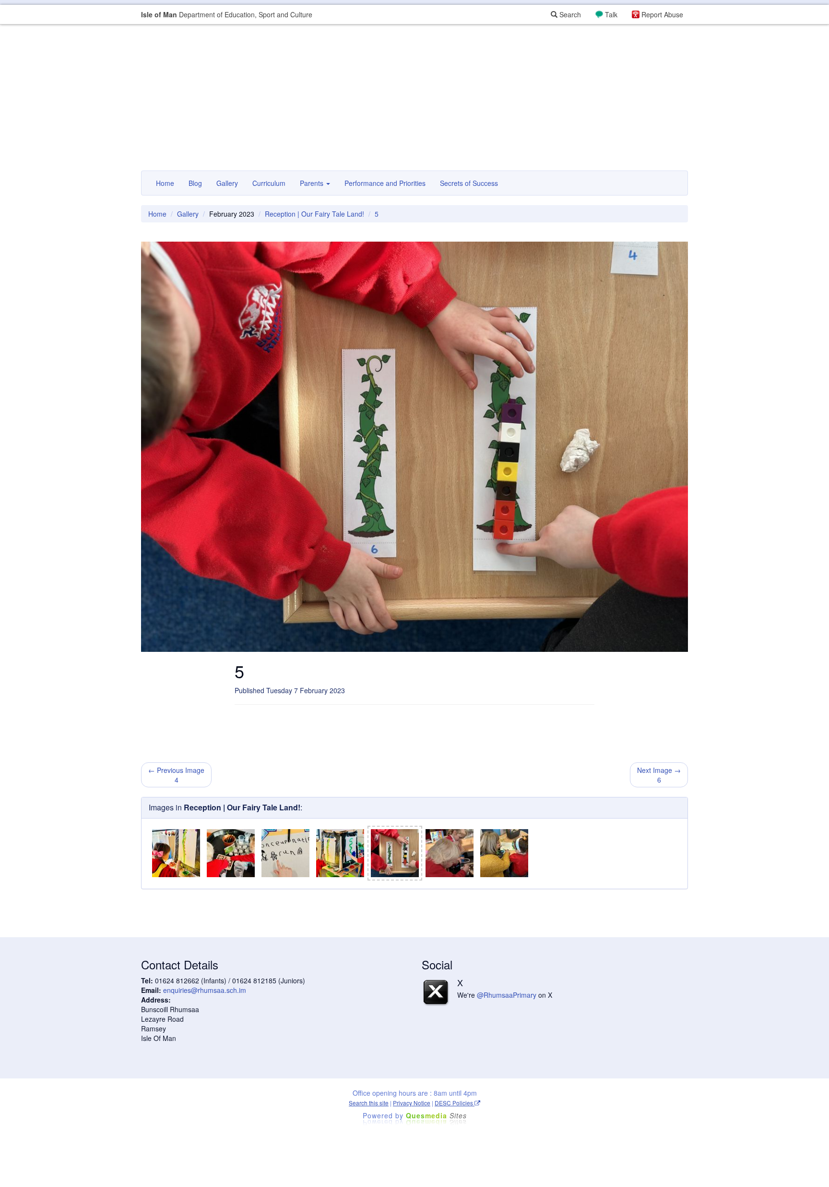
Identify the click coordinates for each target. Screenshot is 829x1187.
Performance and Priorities (385, 183)
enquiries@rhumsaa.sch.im (204, 990)
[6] (449, 853)
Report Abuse (662, 14)
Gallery (227, 183)
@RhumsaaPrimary (506, 995)
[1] (176, 853)
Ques (436, 1115)
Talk (611, 14)
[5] (394, 853)
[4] (340, 853)
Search (569, 14)
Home (165, 183)
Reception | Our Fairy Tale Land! (314, 214)
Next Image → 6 (659, 774)
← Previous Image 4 (176, 774)
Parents (312, 183)
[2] (230, 853)
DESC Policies (454, 1103)
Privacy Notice (411, 1103)
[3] (285, 853)
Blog (195, 183)
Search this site (369, 1103)
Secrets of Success (469, 183)
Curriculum (268, 183)
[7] (504, 853)
